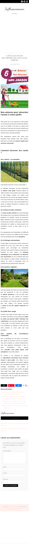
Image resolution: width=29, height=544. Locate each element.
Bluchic (9, 508)
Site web (5, 479)
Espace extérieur (9, 52)
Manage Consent (17, 508)
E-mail (5, 473)
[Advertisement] (14, 31)
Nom (5, 467)
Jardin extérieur (20, 52)
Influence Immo (14, 506)
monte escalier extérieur (9, 213)
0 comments (14, 418)
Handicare (22, 236)
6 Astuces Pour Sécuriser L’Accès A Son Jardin (14, 58)
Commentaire (7, 450)
